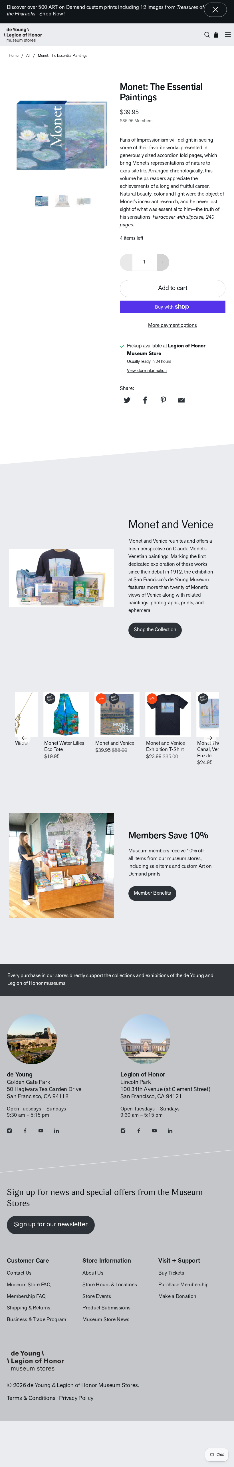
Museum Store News (105, 1320)
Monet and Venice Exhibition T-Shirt (165, 746)
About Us (92, 1273)
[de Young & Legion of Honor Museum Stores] (100, 35)
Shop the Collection (155, 630)
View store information (147, 371)
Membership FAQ (26, 1296)
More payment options (172, 325)
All (28, 56)
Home (14, 56)
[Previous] (24, 738)
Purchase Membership (183, 1285)
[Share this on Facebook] (145, 400)
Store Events (96, 1296)
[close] (215, 10)
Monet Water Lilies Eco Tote (64, 746)
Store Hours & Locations (109, 1285)
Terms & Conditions (31, 1398)
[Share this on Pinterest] (163, 400)
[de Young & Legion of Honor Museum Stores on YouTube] (40, 1132)
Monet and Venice (114, 743)
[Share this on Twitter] (127, 400)
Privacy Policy (76, 1398)
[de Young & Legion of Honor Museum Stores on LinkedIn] (56, 1132)
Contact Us (19, 1273)
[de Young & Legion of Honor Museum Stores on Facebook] (25, 1132)
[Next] (210, 738)
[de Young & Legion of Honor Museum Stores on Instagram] (9, 1132)
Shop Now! (51, 14)
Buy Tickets (171, 1273)
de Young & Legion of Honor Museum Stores (82, 1385)
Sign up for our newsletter (51, 1224)
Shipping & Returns (29, 1308)
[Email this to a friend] (181, 400)
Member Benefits (152, 893)
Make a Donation (177, 1296)
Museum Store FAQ (29, 1285)
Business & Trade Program (36, 1320)
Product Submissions (106, 1308)
